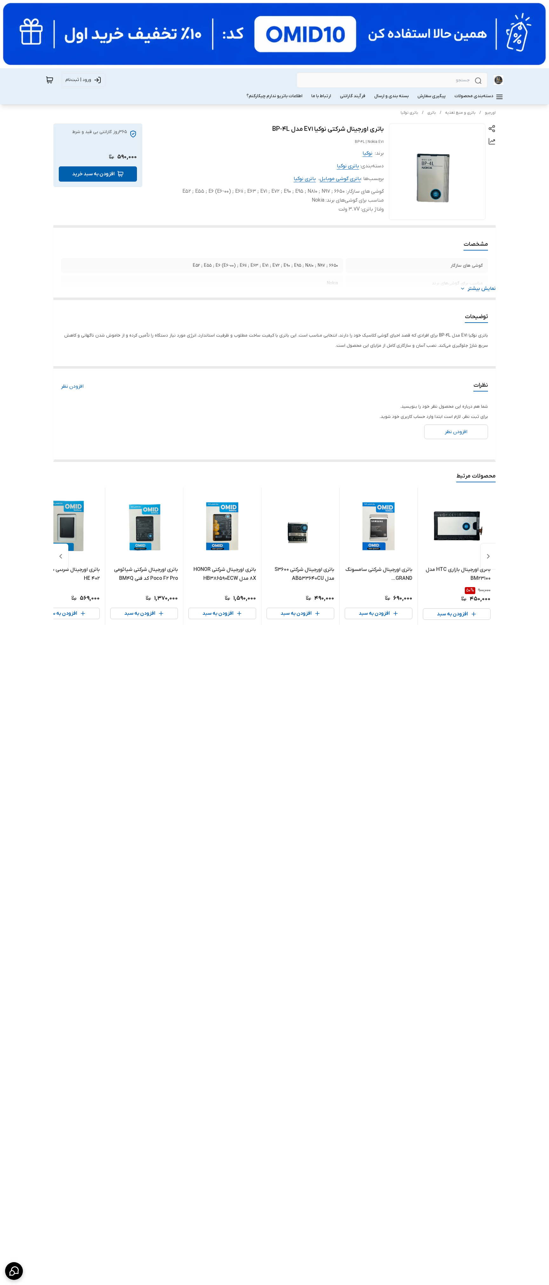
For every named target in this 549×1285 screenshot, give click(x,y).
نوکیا (367, 153)
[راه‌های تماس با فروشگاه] (14, 1271)
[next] (60, 556)
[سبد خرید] (49, 80)
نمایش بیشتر (482, 288)
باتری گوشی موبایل (340, 179)
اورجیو (490, 112)
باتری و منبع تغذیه (460, 112)
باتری (431, 112)
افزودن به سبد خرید (93, 174)
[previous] (488, 556)
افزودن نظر (72, 386)
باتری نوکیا (409, 112)
